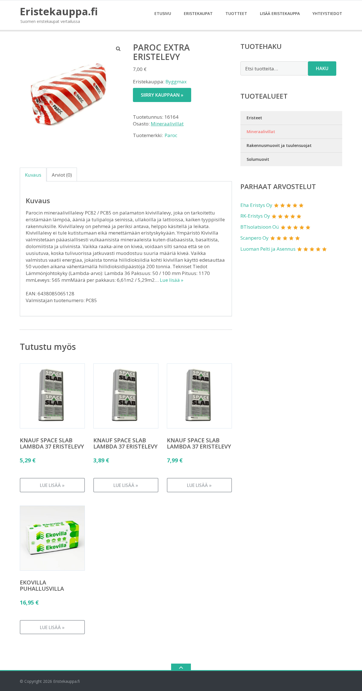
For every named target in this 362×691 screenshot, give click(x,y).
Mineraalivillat (167, 123)
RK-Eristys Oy (255, 216)
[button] (118, 49)
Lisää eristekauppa (280, 13)
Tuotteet (236, 13)
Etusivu (162, 13)
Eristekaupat (198, 13)
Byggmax (176, 81)
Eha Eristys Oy (256, 205)
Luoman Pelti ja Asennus (268, 249)
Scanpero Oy (254, 238)
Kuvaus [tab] (33, 175)
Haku (322, 68)
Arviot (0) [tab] (62, 175)
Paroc (171, 135)
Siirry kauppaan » (162, 95)
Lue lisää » (171, 280)
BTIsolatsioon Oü (259, 227)
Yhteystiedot (327, 13)
